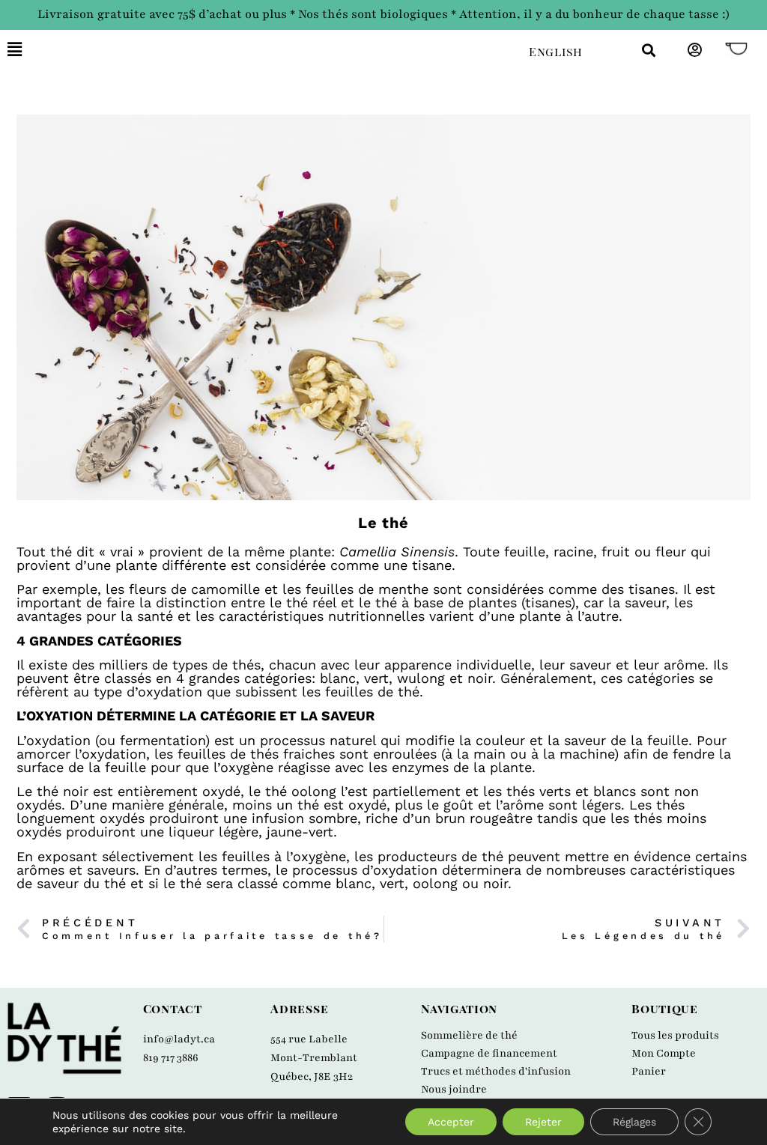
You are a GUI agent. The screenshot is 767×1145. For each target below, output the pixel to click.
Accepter (451, 1122)
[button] (256, 49)
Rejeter (543, 1122)
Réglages (634, 1122)
